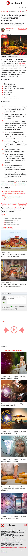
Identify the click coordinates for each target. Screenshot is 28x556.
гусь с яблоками (10, 222)
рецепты (4, 36)
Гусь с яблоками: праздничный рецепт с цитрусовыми (13, 255)
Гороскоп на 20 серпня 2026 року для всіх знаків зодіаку (13, 517)
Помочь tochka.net (14, 11)
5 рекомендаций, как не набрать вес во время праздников (13, 285)
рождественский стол (12, 224)
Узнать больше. (4, 552)
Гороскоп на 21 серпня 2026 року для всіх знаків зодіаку (13, 460)
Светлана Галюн (10, 28)
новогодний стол (17, 218)
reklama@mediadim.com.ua (6, 540)
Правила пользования (5, 547)
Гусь (6, 218)
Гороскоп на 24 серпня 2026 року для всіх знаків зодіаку (13, 377)
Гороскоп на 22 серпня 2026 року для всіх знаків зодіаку (13, 432)
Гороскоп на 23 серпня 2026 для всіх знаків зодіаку (13, 405)
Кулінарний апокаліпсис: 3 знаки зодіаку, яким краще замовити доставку (14, 489)
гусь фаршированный (12, 220)
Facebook (18, 208)
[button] (22, 7)
